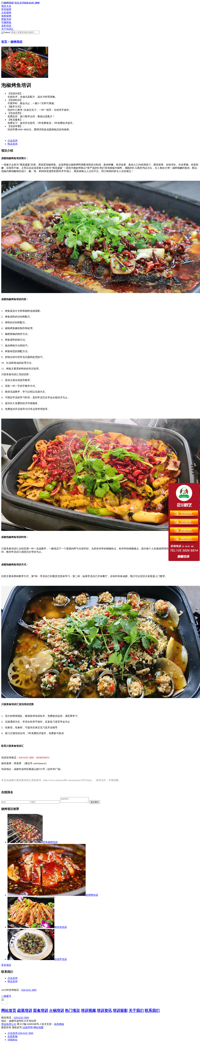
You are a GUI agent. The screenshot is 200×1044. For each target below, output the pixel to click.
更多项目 (6, 965)
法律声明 (28, 1027)
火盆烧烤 (6, 12)
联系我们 (152, 1010)
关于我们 (136, 1010)
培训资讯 (104, 1010)
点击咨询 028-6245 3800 (20, 1033)
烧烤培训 (16, 41)
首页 (4, 41)
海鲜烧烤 (6, 16)
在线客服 (13, 1036)
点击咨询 (13, 140)
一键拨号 (6, 996)
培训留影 (120, 1010)
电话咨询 (13, 144)
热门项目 (72, 1010)
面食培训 (40, 1010)
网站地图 (38, 1027)
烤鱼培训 (6, 19)
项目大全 (6, 6)
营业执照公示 (8, 1024)
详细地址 (13, 1039)
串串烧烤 (6, 9)
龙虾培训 (6, 25)
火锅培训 (56, 1010)
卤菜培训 (24, 1010)
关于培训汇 (7, 29)
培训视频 (88, 1010)
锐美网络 (59, 1024)
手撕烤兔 (6, 22)
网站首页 (8, 1010)
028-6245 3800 (28, 990)
